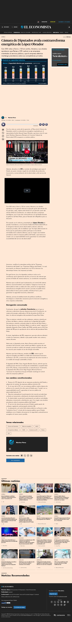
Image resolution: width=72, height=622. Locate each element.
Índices (61, 32)
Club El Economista (31, 589)
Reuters (57, 523)
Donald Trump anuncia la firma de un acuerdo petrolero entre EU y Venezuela (62, 519)
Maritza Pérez (12, 117)
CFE (21, 169)
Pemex (43, 430)
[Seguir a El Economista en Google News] (58, 604)
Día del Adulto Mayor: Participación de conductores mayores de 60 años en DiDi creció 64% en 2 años (61, 498)
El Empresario (21, 589)
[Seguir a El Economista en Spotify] (64, 602)
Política (38, 494)
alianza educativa (47, 32)
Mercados (21, 560)
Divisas (66, 32)
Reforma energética (26, 426)
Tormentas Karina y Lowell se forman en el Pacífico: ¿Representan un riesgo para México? (9, 563)
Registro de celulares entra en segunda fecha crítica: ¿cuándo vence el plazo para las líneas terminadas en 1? (44, 541)
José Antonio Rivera (24, 567)
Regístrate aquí (53, 593)
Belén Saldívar (23, 545)
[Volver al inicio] (23, 586)
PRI (32, 353)
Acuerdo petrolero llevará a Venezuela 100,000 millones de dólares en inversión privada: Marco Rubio (9, 519)
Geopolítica (21, 516)
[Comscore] (59, 615)
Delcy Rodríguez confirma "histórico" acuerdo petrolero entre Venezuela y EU (8, 497)
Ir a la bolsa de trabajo (20, 607)
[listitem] (3, 124)
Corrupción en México (13, 430)
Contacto (36, 594)
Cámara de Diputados (13, 426)
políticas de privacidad (63, 596)
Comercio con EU (33, 430)
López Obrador (38, 222)
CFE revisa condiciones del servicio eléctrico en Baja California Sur (61, 563)
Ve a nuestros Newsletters (56, 60)
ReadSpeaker (35, 125)
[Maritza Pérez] (2, 117)
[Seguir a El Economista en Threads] (61, 604)
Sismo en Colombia (25, 32)
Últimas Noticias (8, 32)
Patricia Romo (5, 545)
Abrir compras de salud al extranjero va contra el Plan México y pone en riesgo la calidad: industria (26, 498)
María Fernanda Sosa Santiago (8, 567)
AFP (3, 501)
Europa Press (58, 545)
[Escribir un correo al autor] (10, 449)
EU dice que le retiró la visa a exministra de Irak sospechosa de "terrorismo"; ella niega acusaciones (62, 541)
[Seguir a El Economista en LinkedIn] (58, 602)
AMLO (36, 426)
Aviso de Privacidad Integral (27, 594)
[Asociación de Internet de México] (69, 615)
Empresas (3, 36)
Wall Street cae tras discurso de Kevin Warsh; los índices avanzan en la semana (27, 563)
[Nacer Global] (5, 603)
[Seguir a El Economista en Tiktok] (64, 604)
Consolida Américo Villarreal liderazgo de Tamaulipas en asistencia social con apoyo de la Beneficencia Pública (45, 498)
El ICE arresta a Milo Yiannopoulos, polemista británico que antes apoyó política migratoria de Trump (26, 519)
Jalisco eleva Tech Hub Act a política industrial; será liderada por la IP (9, 541)
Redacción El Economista (42, 523)
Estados (38, 516)
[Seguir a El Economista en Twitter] (55, 602)
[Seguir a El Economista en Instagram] (67, 602)
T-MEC (23, 430)
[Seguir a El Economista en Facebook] (51, 602)
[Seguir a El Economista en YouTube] (61, 602)
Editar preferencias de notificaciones (10, 596)
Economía (21, 538)
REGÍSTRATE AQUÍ (62, 64)
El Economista (14, 589)
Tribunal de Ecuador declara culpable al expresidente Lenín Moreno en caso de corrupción (44, 563)
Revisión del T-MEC (36, 32)
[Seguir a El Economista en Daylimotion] (55, 604)
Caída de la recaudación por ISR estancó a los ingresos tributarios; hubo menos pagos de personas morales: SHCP (27, 541)
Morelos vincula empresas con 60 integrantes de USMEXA (44, 518)
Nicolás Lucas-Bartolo (41, 545)
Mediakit (10, 592)
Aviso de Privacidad (14, 594)
